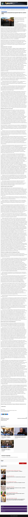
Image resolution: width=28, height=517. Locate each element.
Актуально (16, 434)
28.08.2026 (3, 438)
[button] (14, 506)
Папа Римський (3, 434)
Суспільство (13, 481)
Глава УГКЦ (3, 11)
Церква (9, 434)
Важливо (9, 492)
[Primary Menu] (1, 7)
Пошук (2, 460)
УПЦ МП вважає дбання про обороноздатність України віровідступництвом (5, 419)
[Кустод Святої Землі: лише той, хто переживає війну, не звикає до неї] (20, 432)
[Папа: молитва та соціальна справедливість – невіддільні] (7, 432)
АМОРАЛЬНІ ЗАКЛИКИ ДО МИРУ (22, 418)
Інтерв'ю (19, 434)
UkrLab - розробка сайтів (14, 515)
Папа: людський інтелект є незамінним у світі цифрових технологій (5, 449)
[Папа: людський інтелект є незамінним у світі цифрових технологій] (7, 444)
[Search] (26, 7)
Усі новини (6, 11)
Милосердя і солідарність (11, 470)
